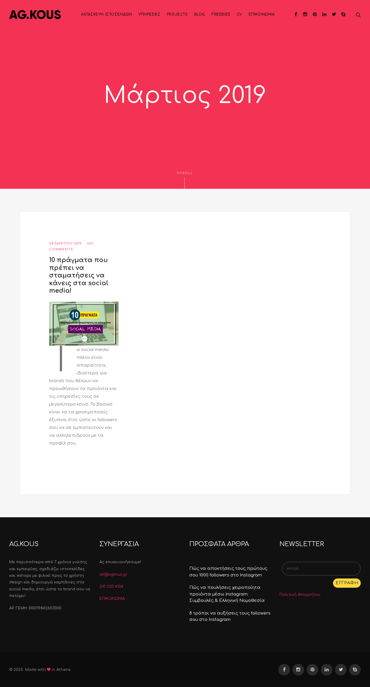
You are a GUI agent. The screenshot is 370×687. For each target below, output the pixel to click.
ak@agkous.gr (113, 574)
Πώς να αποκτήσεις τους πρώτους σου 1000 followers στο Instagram (228, 572)
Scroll (185, 173)
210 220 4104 (111, 587)
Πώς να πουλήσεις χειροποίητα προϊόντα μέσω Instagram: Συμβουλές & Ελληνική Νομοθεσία (227, 594)
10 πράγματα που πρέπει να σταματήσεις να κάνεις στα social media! (78, 275)
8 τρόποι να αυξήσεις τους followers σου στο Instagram (230, 616)
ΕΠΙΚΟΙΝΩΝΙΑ (112, 599)
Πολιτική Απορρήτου (300, 595)
